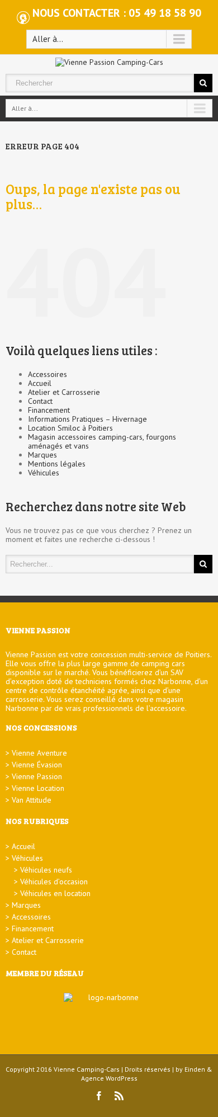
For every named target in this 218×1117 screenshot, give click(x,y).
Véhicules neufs (46, 870)
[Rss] (119, 1095)
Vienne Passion (37, 776)
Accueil (39, 383)
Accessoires (47, 374)
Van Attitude (31, 800)
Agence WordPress (109, 1078)
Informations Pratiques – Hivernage (87, 419)
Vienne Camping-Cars (87, 1069)
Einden (194, 1069)
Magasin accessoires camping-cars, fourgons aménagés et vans (102, 441)
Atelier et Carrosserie (64, 392)
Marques (42, 455)
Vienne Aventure (39, 753)
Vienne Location (38, 788)
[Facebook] (98, 1095)
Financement (49, 410)
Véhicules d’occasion (54, 881)
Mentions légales (57, 464)
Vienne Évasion (37, 765)
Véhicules (43, 473)
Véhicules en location (55, 893)
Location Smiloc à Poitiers (70, 428)
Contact (40, 401)
